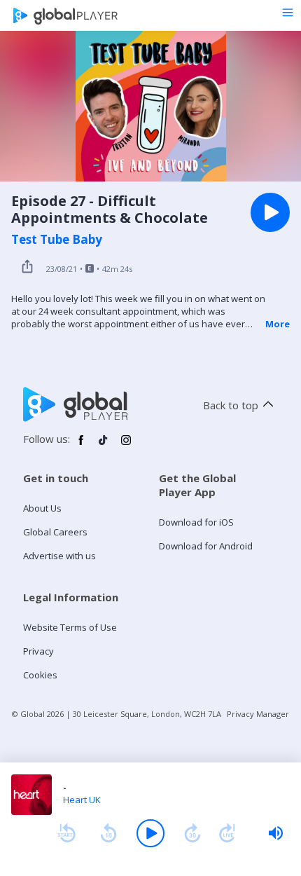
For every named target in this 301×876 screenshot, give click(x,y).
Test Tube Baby (56, 239)
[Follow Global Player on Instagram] (126, 446)
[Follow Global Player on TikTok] (103, 446)
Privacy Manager (258, 713)
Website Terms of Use (70, 627)
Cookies (40, 675)
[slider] (276, 833)
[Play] (150, 833)
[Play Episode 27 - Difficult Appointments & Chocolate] (270, 212)
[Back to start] (66, 833)
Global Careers (55, 532)
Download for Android (206, 546)
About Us (42, 508)
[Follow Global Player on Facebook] (81, 446)
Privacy (38, 651)
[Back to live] (227, 833)
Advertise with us (59, 555)
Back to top (230, 405)
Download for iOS (196, 522)
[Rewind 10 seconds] (108, 833)
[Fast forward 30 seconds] (192, 833)
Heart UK (82, 799)
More (277, 323)
